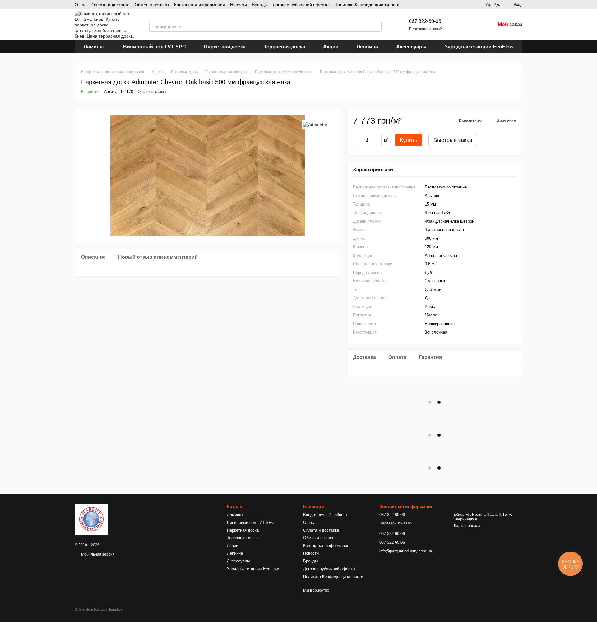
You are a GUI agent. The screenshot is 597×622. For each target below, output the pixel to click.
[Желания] (474, 25)
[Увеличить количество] (377, 140)
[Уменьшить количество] (357, 140)
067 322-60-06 (425, 21)
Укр (488, 5)
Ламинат (94, 46)
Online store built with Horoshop (99, 609)
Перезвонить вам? (425, 29)
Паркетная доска (225, 46)
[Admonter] (315, 124)
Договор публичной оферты (301, 4)
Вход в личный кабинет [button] (325, 514)
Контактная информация (199, 4)
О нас (80, 4)
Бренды (260, 4)
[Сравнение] (458, 25)
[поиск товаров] (377, 27)
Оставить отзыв (152, 91)
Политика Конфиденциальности (367, 4)
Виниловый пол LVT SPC (154, 46)
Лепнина (367, 46)
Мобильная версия (97, 554)
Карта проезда (467, 526)
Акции (331, 46)
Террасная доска (284, 46)
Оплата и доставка (110, 4)
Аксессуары (411, 46)
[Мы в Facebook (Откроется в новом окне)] (476, 4)
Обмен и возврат (152, 4)
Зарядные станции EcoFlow (479, 46)
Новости (238, 4)
